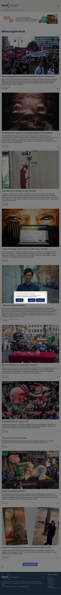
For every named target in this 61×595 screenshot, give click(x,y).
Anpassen (19, 300)
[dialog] (30, 297)
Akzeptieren (40, 300)
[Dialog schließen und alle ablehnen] (45, 293)
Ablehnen (31, 300)
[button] (58, 7)
